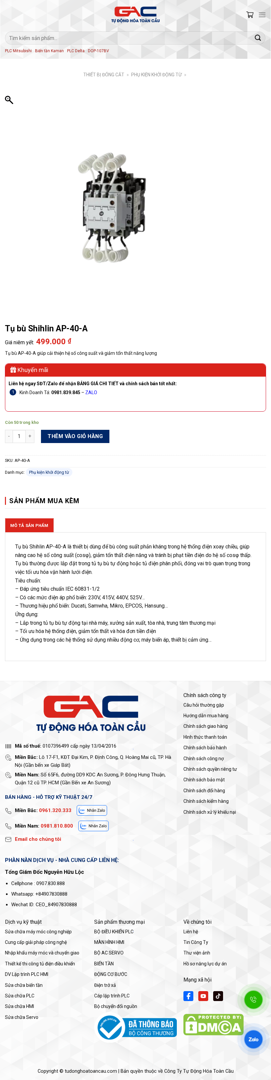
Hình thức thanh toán (205, 737)
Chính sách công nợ (203, 758)
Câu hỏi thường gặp (203, 705)
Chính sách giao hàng (205, 726)
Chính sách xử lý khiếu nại (209, 812)
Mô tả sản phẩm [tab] (29, 525)
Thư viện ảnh (196, 952)
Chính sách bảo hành (205, 747)
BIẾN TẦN (104, 963)
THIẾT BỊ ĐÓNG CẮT (103, 74)
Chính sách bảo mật (204, 779)
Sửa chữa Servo (21, 1017)
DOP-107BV (98, 51)
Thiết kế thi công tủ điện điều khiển (40, 963)
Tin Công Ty (195, 942)
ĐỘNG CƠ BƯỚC (110, 974)
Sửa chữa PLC (19, 995)
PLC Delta (76, 51)
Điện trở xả (105, 985)
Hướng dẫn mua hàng (205, 715)
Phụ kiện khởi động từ (156, 74)
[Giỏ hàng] (249, 14)
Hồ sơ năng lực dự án (205, 963)
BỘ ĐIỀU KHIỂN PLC (114, 931)
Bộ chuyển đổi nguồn (115, 1006)
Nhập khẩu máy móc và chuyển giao (42, 952)
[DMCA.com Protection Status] (213, 1024)
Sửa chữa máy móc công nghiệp (38, 931)
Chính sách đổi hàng (204, 790)
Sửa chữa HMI (19, 1006)
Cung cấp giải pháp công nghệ (36, 942)
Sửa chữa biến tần (24, 985)
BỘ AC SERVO (109, 952)
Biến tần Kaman (49, 51)
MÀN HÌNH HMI (109, 942)
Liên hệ (190, 931)
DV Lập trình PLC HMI (26, 974)
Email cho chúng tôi (38, 839)
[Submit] (258, 37)
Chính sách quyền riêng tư (210, 769)
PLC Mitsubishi (18, 51)
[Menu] (262, 15)
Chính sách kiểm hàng (206, 801)
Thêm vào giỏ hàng (75, 436)
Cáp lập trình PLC (112, 995)
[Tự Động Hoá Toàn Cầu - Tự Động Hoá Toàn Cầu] (135, 15)
